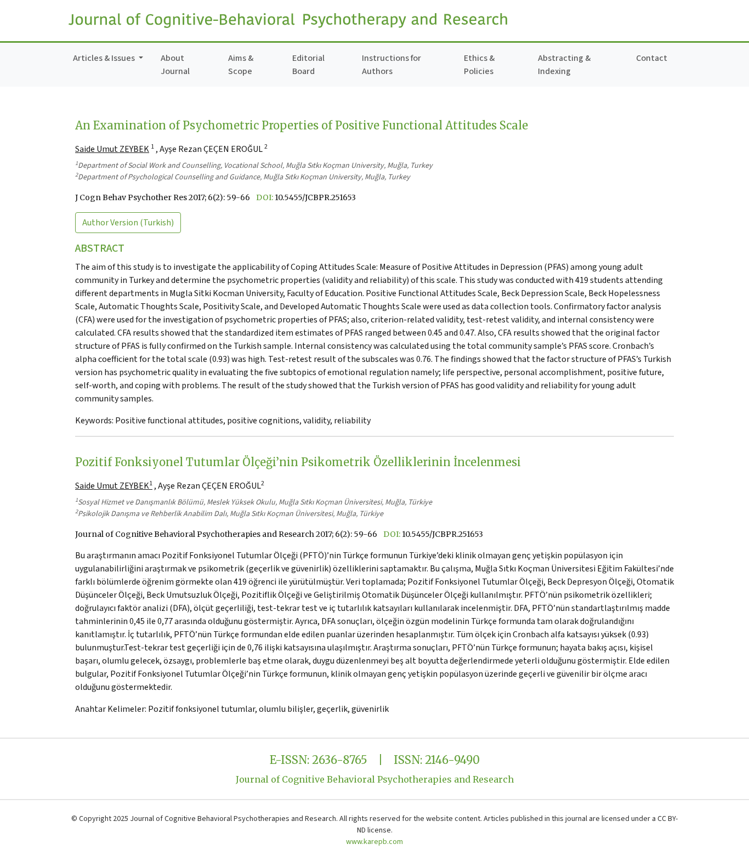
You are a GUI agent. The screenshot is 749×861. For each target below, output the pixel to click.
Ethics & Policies (479, 64)
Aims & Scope (240, 64)
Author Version (128, 223)
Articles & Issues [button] (105, 58)
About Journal (175, 64)
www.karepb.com (374, 841)
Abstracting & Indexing (564, 64)
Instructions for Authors (391, 64)
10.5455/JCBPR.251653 (315, 197)
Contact (651, 58)
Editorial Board (308, 64)
